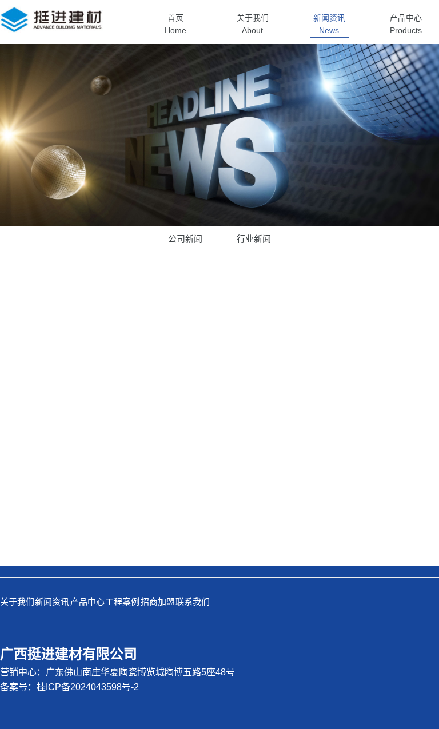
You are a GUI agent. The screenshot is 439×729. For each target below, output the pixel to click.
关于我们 (17, 602)
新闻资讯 (52, 602)
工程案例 (122, 602)
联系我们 (192, 602)
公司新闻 (185, 239)
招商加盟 (158, 602)
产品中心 (87, 602)
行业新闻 (254, 239)
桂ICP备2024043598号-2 (88, 687)
